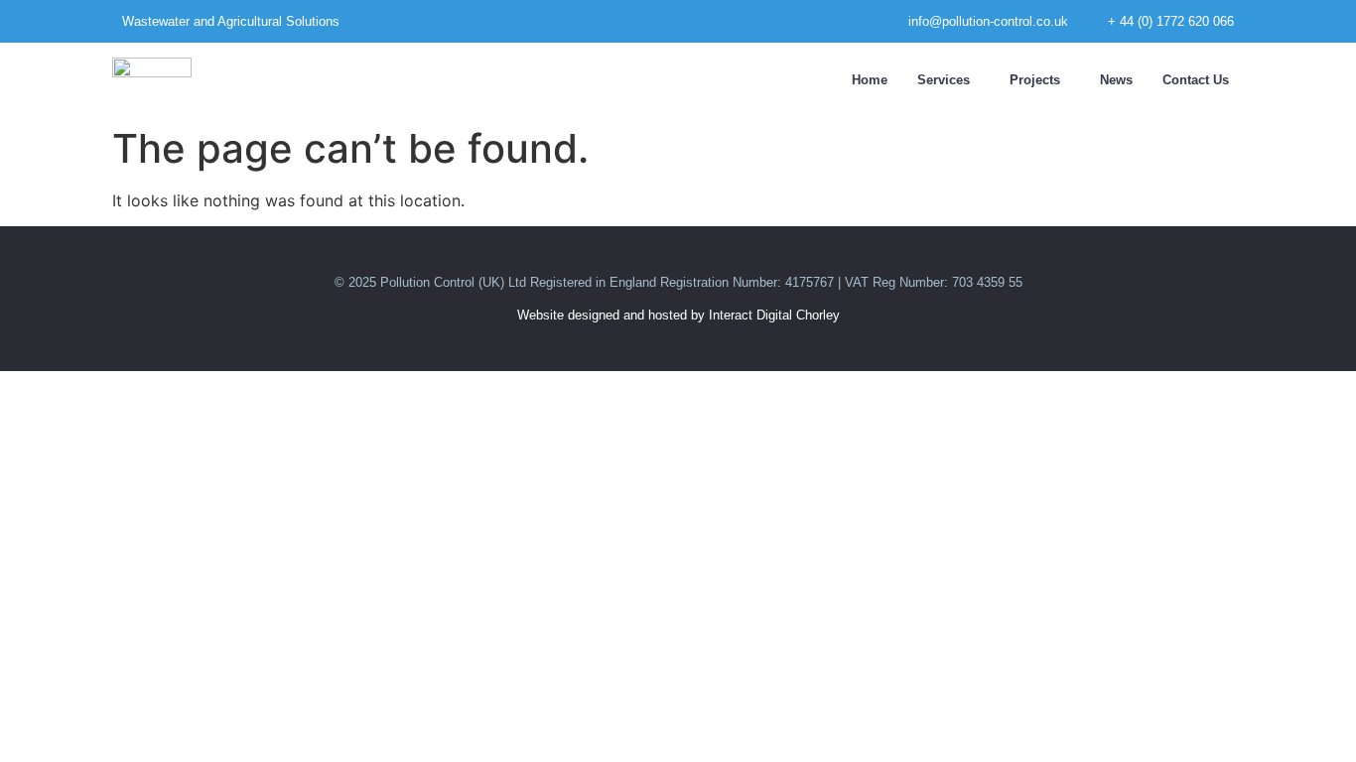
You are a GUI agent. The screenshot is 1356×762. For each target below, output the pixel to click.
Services (943, 79)
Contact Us (1195, 79)
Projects (1035, 79)
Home (869, 79)
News (1116, 79)
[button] (948, 80)
